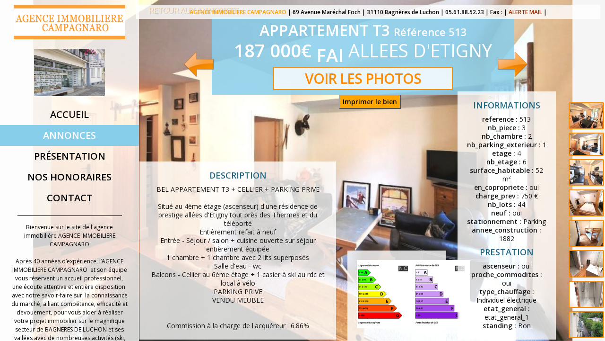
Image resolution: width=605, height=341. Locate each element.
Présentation (69, 156)
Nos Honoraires (69, 176)
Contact (70, 197)
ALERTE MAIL (525, 12)
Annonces (69, 135)
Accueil (69, 114)
